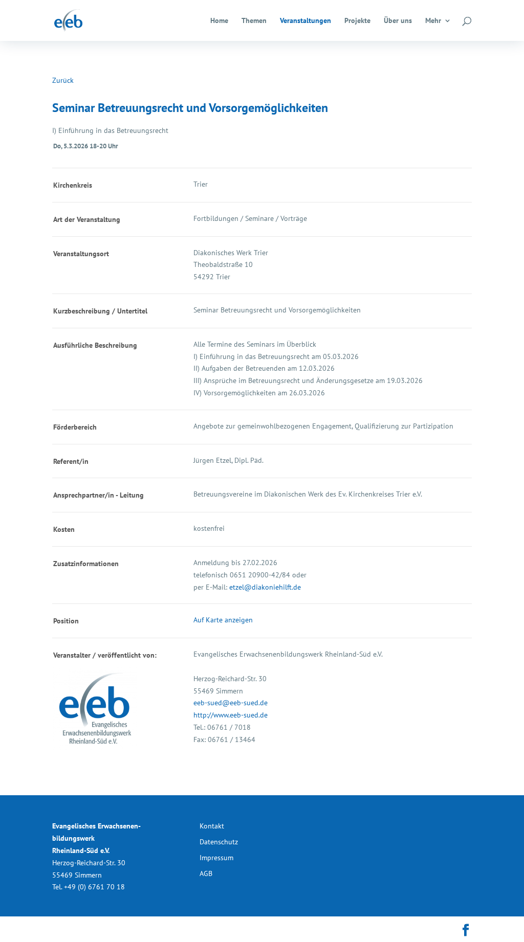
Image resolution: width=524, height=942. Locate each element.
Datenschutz (219, 841)
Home (219, 21)
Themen (254, 21)
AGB (206, 873)
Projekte (357, 21)
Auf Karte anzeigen (223, 619)
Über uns (398, 21)
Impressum (216, 857)
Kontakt (212, 826)
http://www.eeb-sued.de (230, 715)
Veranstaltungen (305, 21)
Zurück (63, 80)
